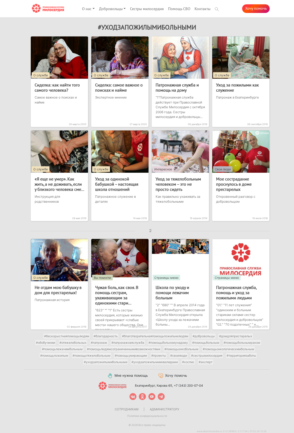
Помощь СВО (179, 9)
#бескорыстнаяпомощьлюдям (66, 336)
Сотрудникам (126, 409)
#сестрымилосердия (206, 355)
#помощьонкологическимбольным (228, 349)
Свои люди (223, 169)
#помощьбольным (205, 342)
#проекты (158, 355)
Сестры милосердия (147, 9)
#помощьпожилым (54, 355)
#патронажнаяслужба (127, 342)
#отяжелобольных (73, 342)
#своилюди (178, 355)
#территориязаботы (241, 355)
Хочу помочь (256, 8)
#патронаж (99, 342)
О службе (40, 75)
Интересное (163, 169)
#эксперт (205, 362)
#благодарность (106, 336)
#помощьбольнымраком (242, 342)
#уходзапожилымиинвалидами (155, 362)
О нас (86, 9)
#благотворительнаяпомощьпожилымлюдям (155, 336)
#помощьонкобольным (181, 349)
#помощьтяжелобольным (91, 355)
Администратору (164, 409)
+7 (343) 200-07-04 (188, 385)
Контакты (202, 9)
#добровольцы (204, 336)
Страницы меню (166, 277)
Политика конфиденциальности (147, 415)
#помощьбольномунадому (168, 342)
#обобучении (45, 342)
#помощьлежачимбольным (62, 349)
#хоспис (188, 362)
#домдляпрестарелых (235, 336)
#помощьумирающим (131, 355)
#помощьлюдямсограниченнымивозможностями (123, 349)
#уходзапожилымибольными (105, 362)
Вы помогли (102, 277)
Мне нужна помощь (131, 375)
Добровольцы (111, 9)
